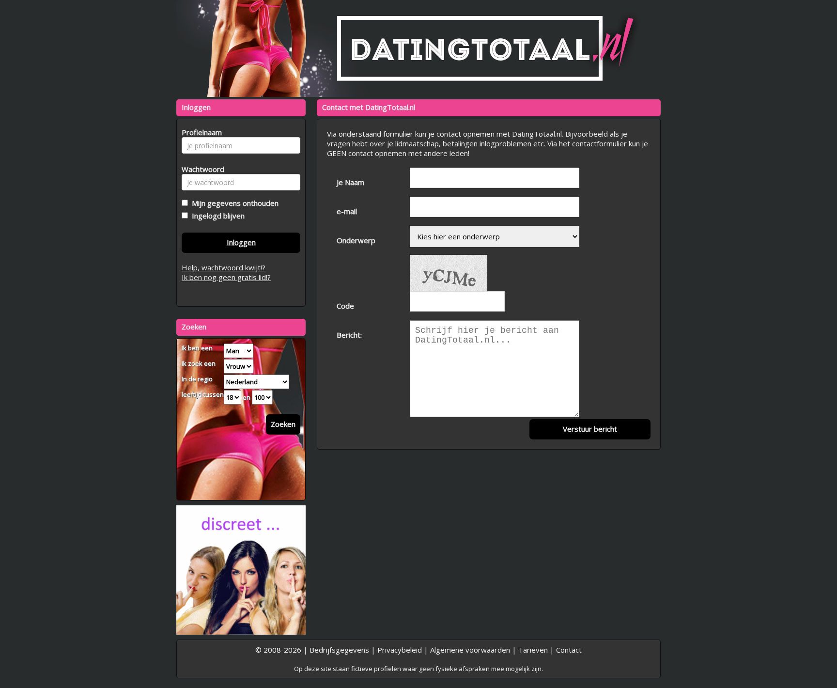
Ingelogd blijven (216, 215)
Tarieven (533, 650)
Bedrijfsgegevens (339, 650)
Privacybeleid (399, 650)
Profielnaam (200, 132)
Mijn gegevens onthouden (233, 203)
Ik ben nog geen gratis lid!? (226, 277)
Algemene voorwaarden (470, 650)
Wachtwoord (200, 169)
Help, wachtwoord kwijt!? (223, 267)
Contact (569, 650)
